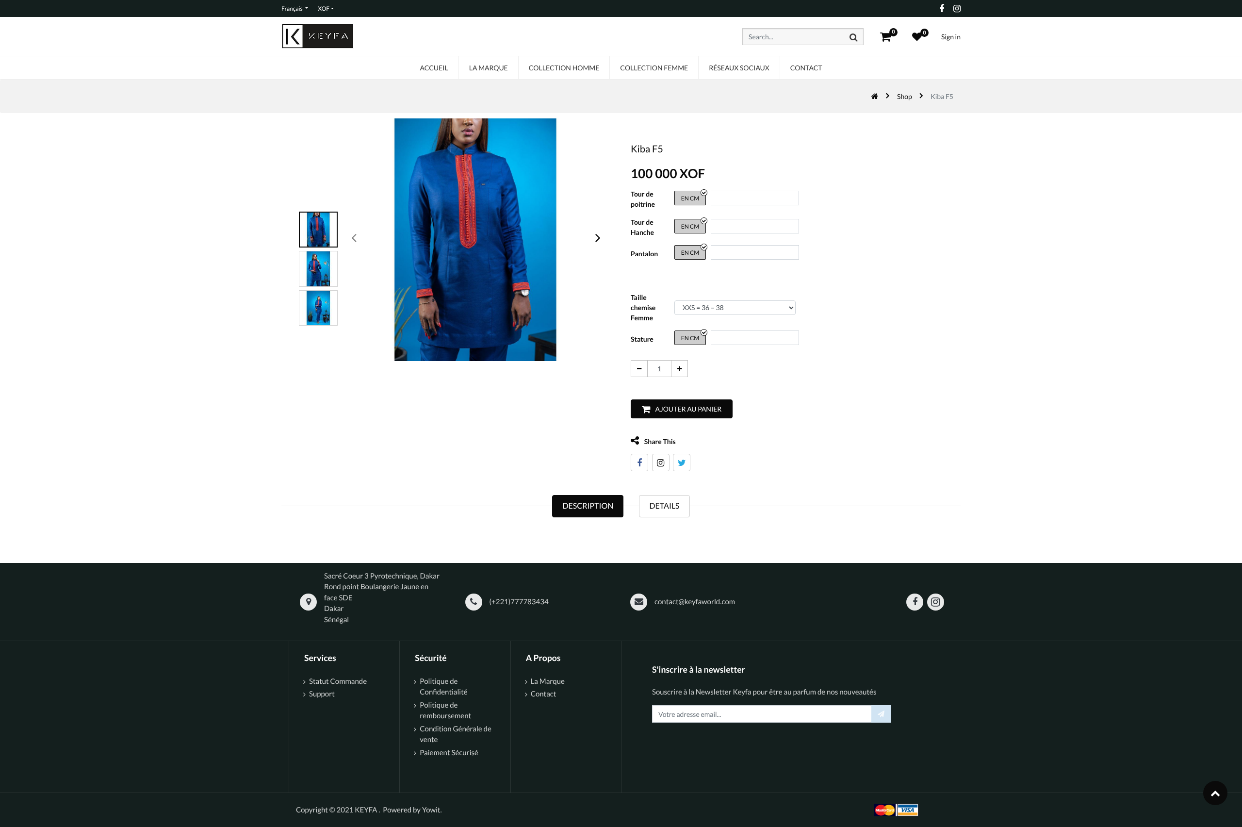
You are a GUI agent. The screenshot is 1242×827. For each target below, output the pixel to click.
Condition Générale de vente (455, 734)
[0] (885, 36)
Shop (904, 96)
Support (322, 694)
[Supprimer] (639, 368)
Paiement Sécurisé (449, 752)
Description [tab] (587, 506)
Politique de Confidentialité (443, 687)
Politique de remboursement (445, 711)
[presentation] (354, 237)
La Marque (548, 681)
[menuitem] (434, 68)
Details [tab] (664, 506)
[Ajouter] (679, 368)
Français (292, 8)
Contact (543, 694)
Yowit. (432, 810)
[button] (682, 408)
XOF (323, 8)
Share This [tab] (659, 441)
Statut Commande (338, 681)
